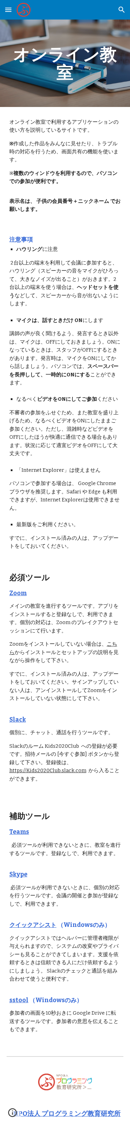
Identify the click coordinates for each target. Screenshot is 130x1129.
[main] (65, 63)
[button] (8, 9)
